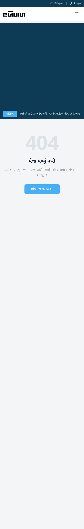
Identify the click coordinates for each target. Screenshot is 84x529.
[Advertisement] (42, 65)
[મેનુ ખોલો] (77, 14)
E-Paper (58, 3)
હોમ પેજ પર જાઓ (42, 189)
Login (77, 3)
